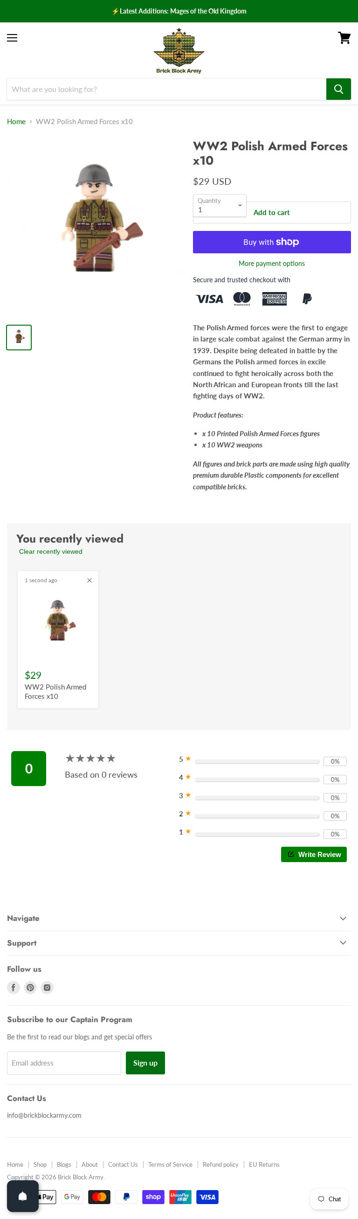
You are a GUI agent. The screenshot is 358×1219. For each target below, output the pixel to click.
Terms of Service (170, 1164)
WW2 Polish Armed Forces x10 (55, 691)
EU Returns (264, 1164)
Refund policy (221, 1164)
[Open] (23, 1196)
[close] (89, 580)
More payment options (272, 263)
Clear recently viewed (51, 551)
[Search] (338, 89)
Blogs (64, 1164)
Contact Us (123, 1164)
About (90, 1164)
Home (16, 121)
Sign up (145, 1062)
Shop (40, 1164)
